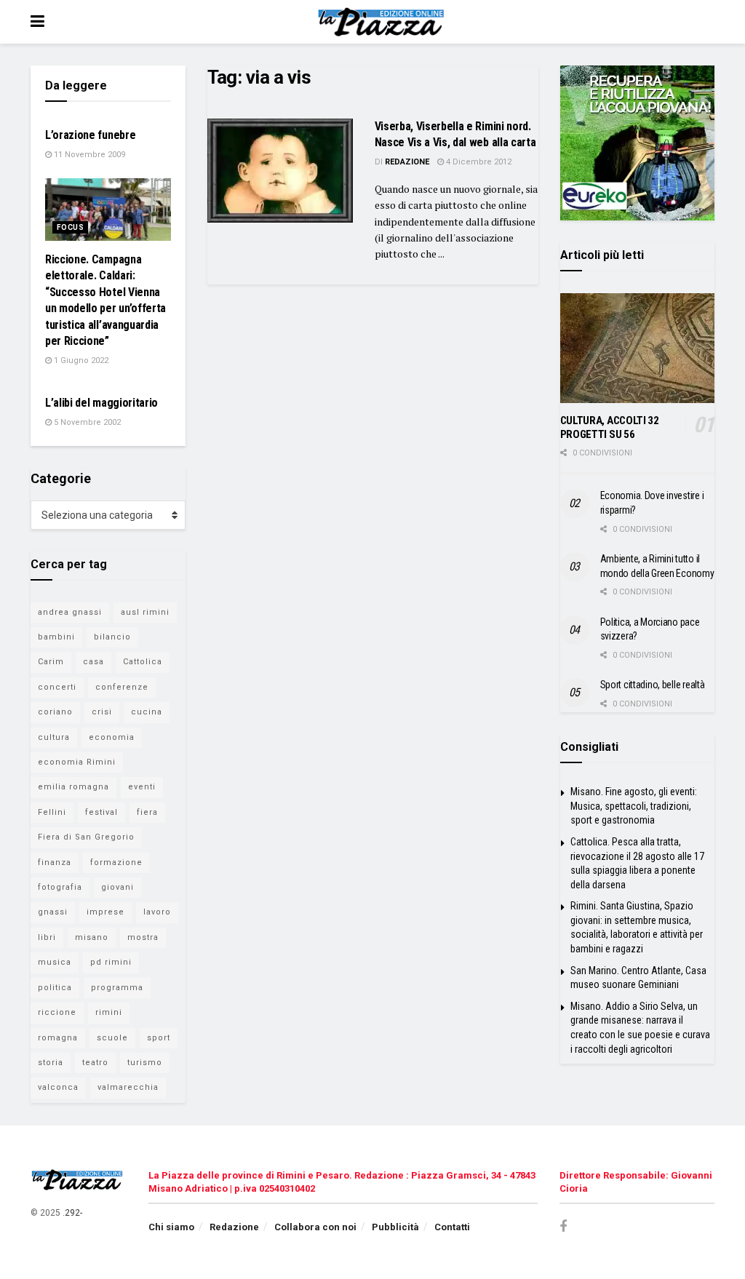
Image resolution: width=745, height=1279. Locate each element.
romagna (58, 1038)
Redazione (407, 162)
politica (55, 987)
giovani (117, 887)
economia (112, 737)
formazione (116, 862)
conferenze (121, 687)
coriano (55, 712)
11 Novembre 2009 (88, 154)
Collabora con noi (315, 1227)
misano (91, 937)
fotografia (60, 887)
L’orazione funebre (90, 135)
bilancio (112, 637)
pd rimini (111, 962)
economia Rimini (77, 762)
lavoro (157, 912)
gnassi (53, 912)
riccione (57, 1012)
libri (47, 937)
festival (101, 812)
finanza (54, 862)
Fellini (52, 812)
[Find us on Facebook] (563, 1227)
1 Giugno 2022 (80, 360)
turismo (144, 1062)
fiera (147, 812)
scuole (112, 1038)
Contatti (452, 1227)
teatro (95, 1062)
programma (117, 987)
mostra (143, 937)
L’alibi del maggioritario (101, 403)
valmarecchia (128, 1087)
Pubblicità (395, 1227)
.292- (72, 1213)
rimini (108, 1012)
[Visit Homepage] (383, 21)
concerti (57, 687)
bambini (56, 637)
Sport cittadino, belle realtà (652, 684)
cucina (146, 712)
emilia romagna (73, 787)
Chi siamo (171, 1227)
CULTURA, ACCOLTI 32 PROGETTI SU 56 (609, 427)
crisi (102, 712)
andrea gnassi (70, 612)
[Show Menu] (37, 22)
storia (50, 1062)
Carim (51, 661)
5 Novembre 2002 (86, 422)
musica (54, 962)
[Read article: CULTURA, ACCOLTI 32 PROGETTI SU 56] (637, 348)
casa (93, 661)
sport (158, 1038)
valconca (58, 1087)
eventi (142, 787)
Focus (70, 227)
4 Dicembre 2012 (477, 162)
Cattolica (142, 661)
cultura (54, 737)
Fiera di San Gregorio (86, 837)
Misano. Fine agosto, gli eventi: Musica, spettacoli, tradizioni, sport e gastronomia (633, 806)
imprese (105, 912)
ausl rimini (145, 612)
